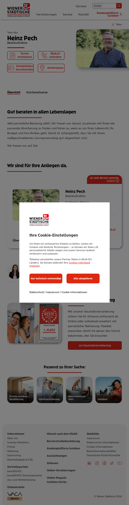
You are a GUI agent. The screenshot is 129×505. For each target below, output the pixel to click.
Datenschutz (36, 292)
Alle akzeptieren (83, 278)
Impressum (52, 292)
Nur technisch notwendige (46, 278)
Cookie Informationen (74, 292)
